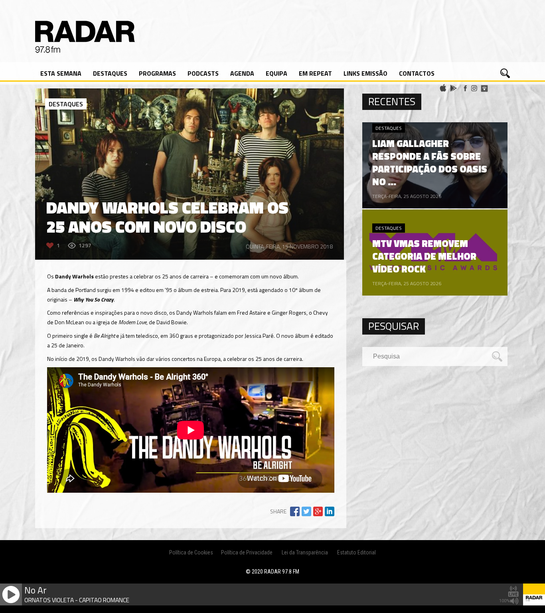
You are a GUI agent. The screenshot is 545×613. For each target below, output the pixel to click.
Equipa (276, 73)
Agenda (242, 73)
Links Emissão (365, 73)
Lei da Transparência (305, 552)
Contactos (416, 73)
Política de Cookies (191, 552)
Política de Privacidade (246, 552)
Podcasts (203, 73)
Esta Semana (60, 73)
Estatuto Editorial (356, 552)
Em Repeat (315, 73)
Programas (157, 73)
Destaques (110, 73)
